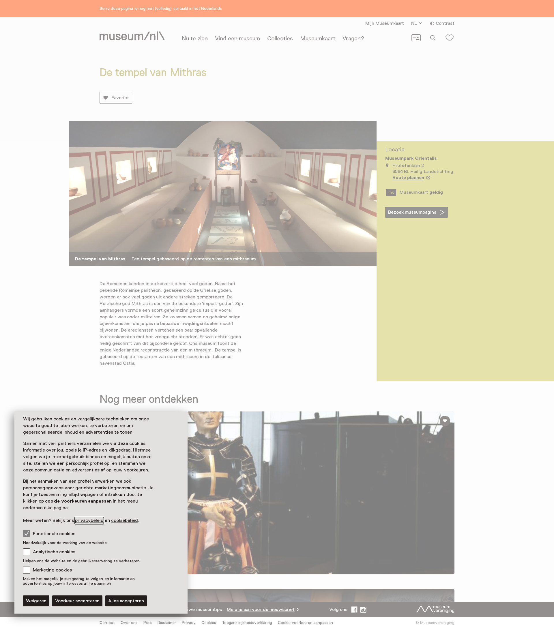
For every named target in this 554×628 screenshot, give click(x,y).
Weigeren (36, 600)
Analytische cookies (54, 551)
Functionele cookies (54, 533)
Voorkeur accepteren (77, 600)
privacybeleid (89, 520)
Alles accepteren (126, 600)
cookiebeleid (124, 520)
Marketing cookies (52, 570)
